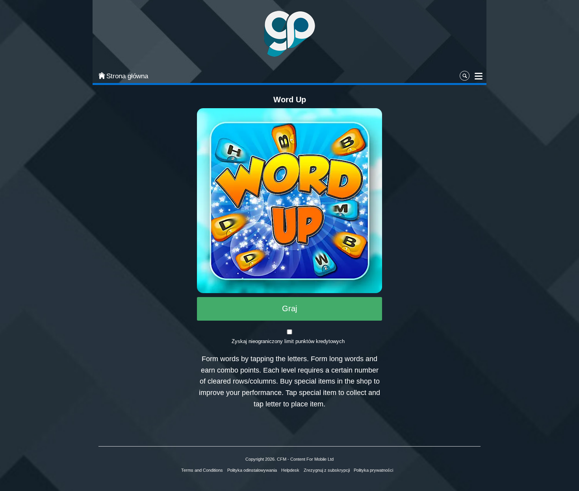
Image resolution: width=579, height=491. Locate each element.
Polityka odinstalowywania (252, 470)
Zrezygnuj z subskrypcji (327, 470)
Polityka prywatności (373, 470)
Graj (289, 308)
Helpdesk (290, 470)
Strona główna (127, 76)
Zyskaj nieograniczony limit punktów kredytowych (288, 341)
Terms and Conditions (202, 470)
